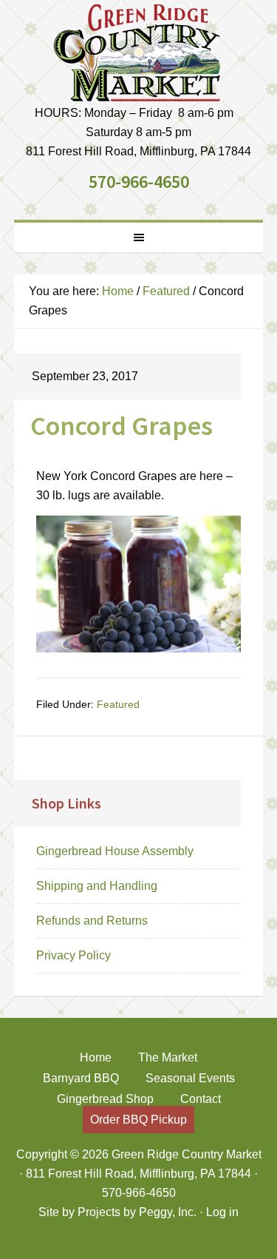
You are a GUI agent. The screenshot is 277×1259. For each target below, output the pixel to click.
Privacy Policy (73, 955)
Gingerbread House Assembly (115, 851)
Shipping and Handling (96, 886)
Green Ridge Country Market (139, 52)
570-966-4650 (139, 181)
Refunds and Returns (92, 920)
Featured (118, 704)
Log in (222, 1212)
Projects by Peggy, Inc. (137, 1212)
